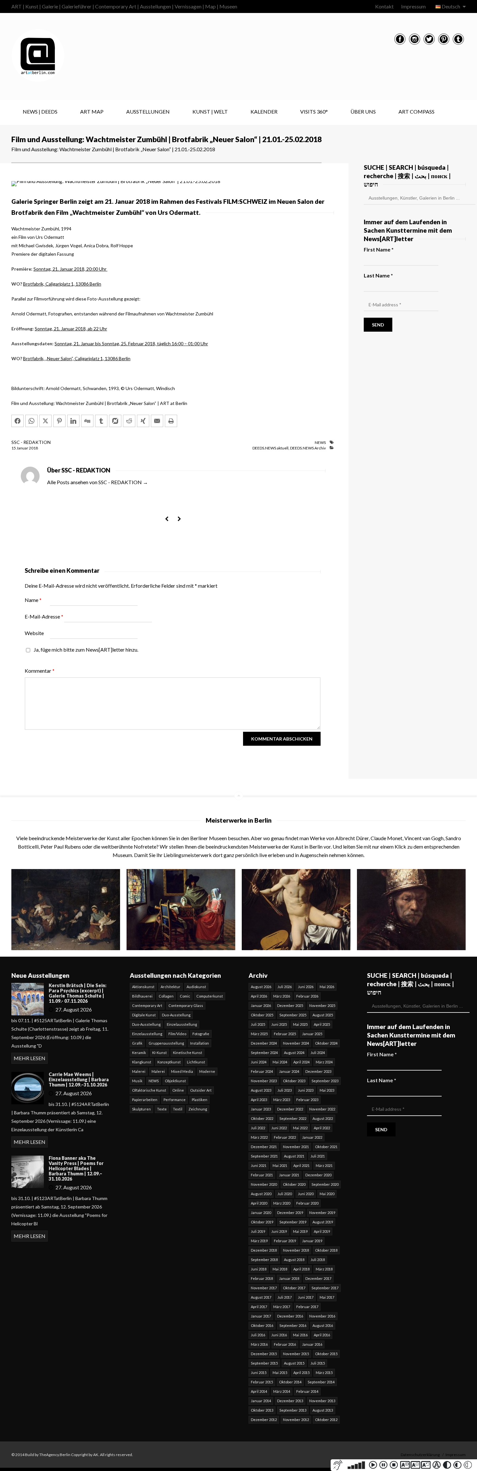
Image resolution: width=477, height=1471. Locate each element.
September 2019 (292, 1222)
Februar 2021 (262, 1175)
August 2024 (294, 1052)
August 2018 (294, 1259)
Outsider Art (201, 1090)
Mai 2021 (280, 1165)
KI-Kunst (159, 1052)
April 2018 (301, 1269)
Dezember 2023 (318, 1071)
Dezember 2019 (290, 1212)
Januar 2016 (312, 1344)
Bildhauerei (142, 996)
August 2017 (261, 1297)
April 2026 (259, 996)
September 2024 (264, 1052)
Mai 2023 (327, 1090)
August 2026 (261, 987)
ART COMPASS (416, 111)
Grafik (137, 1043)
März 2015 (324, 1372)
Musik (137, 1081)
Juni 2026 (305, 987)
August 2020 (261, 1194)
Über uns (363, 111)
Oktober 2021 (326, 1147)
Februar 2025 (285, 1034)
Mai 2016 (300, 1335)
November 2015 (296, 1354)
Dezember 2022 (290, 1109)
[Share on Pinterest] (59, 421)
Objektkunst (175, 1081)
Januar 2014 (261, 1401)
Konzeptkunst (169, 1062)
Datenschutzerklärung (420, 1454)
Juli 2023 (284, 1090)
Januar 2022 (312, 1137)
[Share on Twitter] (45, 421)
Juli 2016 (258, 1335)
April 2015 (301, 1372)
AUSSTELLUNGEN (148, 111)
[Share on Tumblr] (101, 421)
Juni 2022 (279, 1128)
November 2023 (264, 1081)
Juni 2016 (279, 1335)
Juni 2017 (305, 1297)
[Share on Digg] (87, 421)
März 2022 (259, 1137)
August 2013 (322, 1410)
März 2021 (324, 1165)
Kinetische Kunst (187, 1052)
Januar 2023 (261, 1109)
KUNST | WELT (210, 111)
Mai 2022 (300, 1128)
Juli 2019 (258, 1231)
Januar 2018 (289, 1278)
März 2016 (259, 1344)
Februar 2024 (262, 1071)
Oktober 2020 (294, 1184)
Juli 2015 (318, 1363)
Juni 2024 (258, 1062)
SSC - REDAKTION (31, 442)
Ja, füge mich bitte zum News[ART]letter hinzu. (85, 649)
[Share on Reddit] (129, 421)
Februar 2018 (262, 1278)
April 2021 (301, 1165)
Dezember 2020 (318, 1175)
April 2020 (259, 1203)
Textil (177, 1109)
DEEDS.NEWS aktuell (270, 448)
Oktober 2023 (294, 1081)
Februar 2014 (307, 1391)
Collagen (166, 996)
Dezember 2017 (318, 1278)
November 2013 (322, 1401)
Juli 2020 (284, 1194)
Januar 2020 (261, 1212)
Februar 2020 (307, 1203)
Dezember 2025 (290, 1005)
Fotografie (200, 1034)
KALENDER (264, 111)
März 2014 (281, 1391)
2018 (33, 448)
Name (33, 600)
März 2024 (324, 1062)
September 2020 (325, 1184)
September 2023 (325, 1081)
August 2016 (322, 1325)
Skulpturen (141, 1109)
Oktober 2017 (294, 1288)
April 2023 (259, 1099)
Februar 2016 (285, 1344)
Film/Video (177, 1034)
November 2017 (264, 1288)
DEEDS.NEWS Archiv (308, 448)
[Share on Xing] (143, 421)
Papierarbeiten (144, 1099)
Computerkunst (209, 996)
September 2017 (325, 1288)
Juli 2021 (318, 1156)
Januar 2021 (289, 1175)
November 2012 (296, 1419)
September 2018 (264, 1259)
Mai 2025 (300, 1024)
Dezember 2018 (264, 1250)
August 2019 (322, 1222)
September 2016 (292, 1325)
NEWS (320, 442)
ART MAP (92, 111)
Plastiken (199, 1099)
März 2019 (259, 1241)
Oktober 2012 (326, 1419)
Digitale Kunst (144, 1015)
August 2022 (322, 1118)
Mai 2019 (300, 1231)
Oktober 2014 (290, 1382)
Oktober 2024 (326, 1043)
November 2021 (296, 1147)
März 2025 (259, 1034)
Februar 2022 (285, 1137)
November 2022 (322, 1109)
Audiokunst (196, 987)
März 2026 (281, 996)
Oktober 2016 (262, 1325)
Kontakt (384, 6)
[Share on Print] (171, 421)
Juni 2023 (305, 1090)
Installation (199, 1043)
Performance (175, 1099)
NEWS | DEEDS (40, 111)
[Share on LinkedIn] (73, 421)
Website (34, 633)
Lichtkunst (196, 1062)
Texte (162, 1109)
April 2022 (322, 1128)
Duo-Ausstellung (176, 1015)
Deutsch (451, 6)
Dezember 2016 (290, 1316)
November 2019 (322, 1212)
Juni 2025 (279, 1024)
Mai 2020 (327, 1194)
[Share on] (115, 421)
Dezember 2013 (290, 1401)
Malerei (138, 1071)
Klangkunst (141, 1062)
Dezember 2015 (264, 1354)
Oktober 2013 (262, 1410)
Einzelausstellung (182, 1024)
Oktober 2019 (262, 1222)
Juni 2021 (258, 1165)
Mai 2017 (327, 1297)
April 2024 (301, 1062)
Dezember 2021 (264, 1147)
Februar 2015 (262, 1382)
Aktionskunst (143, 987)
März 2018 (324, 1269)
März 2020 (281, 1203)
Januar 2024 (289, 1071)
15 (14, 448)
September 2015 (264, 1363)
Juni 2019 (279, 1231)
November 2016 (322, 1316)
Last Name (378, 275)
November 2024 (296, 1043)
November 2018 (296, 1250)
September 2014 (321, 1382)
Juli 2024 (318, 1052)
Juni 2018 (258, 1269)
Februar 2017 (307, 1307)
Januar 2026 (261, 1005)
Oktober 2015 (326, 1354)
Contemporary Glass (185, 1005)
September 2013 (292, 1410)
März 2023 (281, 1099)
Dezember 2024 (264, 1043)
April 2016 (322, 1335)
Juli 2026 (284, 987)
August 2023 (261, 1090)
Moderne (207, 1071)
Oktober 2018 (326, 1250)
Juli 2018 (318, 1259)
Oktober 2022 (262, 1118)
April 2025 (322, 1024)
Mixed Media (182, 1071)
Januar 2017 (261, 1316)
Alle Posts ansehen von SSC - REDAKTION (97, 482)
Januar (23, 448)
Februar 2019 (285, 1241)
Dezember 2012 (264, 1419)
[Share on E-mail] (157, 421)
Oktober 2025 (262, 1015)
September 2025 (292, 1015)
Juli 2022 (258, 1128)
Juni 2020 (305, 1194)
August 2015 (294, 1363)
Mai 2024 (280, 1062)
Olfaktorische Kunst (149, 1090)
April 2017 (259, 1307)
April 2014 (259, 1391)
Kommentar (40, 671)
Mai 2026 (327, 987)
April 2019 (322, 1231)
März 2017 (281, 1307)
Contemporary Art (147, 1005)
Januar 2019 (312, 1241)
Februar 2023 (307, 1099)
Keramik (139, 1052)
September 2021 (264, 1156)
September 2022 (292, 1118)
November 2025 (322, 1005)
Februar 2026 (307, 996)
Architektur (170, 987)
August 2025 (322, 1015)
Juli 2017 (284, 1297)
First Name (379, 249)
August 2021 (294, 1156)
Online (178, 1090)
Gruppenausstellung (166, 1043)
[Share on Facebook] (17, 421)
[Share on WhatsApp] (31, 421)
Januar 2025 (312, 1034)
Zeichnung (198, 1109)
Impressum (413, 6)
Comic (185, 996)
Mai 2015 (280, 1372)
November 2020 (264, 1184)
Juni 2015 (258, 1372)
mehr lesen (29, 1058)
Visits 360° (314, 111)
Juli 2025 (258, 1024)
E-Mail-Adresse (44, 616)
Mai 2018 (280, 1269)
